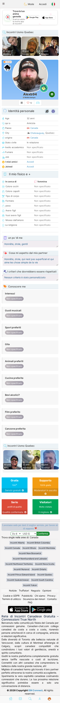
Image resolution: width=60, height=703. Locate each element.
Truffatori (24, 590)
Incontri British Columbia (38, 542)
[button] (3, 3)
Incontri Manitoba (47, 548)
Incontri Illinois (29, 548)
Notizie (13, 590)
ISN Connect (35, 690)
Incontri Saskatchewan (18, 580)
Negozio (35, 590)
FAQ (30, 602)
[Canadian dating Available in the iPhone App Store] (19, 607)
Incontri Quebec (45, 574)
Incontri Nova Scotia (44, 564)
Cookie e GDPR (11, 595)
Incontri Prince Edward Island (21, 574)
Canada (34, 128)
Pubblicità (27, 595)
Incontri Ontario (39, 569)
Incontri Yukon (30, 585)
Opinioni (46, 590)
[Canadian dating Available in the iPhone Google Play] (41, 607)
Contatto (52, 599)
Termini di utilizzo (11, 599)
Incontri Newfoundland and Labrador (30, 558)
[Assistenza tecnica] (49, 699)
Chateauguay (37, 133)
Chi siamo (40, 595)
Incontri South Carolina (42, 580)
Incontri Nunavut (21, 569)
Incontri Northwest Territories (19, 564)
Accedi (42, 4)
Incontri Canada (12, 548)
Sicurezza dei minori (34, 599)
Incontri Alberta (17, 542)
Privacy (51, 595)
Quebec (49, 132)
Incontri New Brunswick (30, 553)
